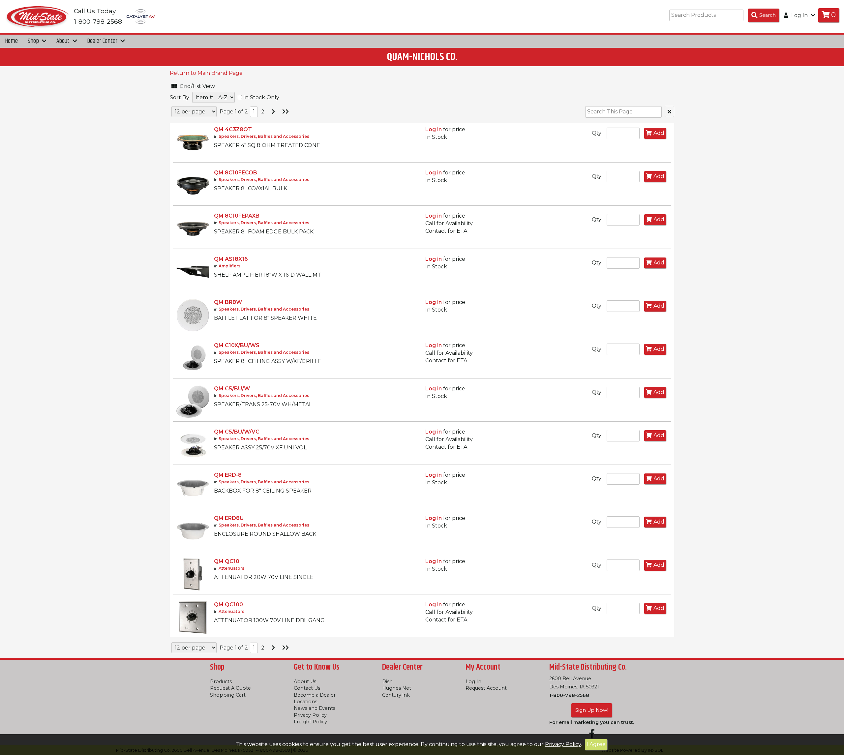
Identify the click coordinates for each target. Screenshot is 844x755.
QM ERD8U (229, 518)
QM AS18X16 (231, 259)
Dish (387, 681)
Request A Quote (230, 688)
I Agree (596, 744)
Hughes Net (396, 688)
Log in (433, 129)
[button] (203, 85)
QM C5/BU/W (232, 388)
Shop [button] (34, 41)
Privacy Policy (563, 744)
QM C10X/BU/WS (236, 345)
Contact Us (307, 688)
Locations (305, 702)
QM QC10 (226, 561)
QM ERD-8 (228, 475)
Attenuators (231, 568)
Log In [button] (799, 15)
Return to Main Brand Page (206, 73)
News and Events (314, 708)
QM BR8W (228, 302)
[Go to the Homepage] (38, 16)
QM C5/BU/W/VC (236, 432)
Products (221, 681)
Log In (473, 681)
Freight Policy (310, 722)
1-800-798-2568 (569, 695)
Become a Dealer (315, 695)
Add (658, 133)
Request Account (486, 688)
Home (11, 41)
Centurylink (396, 695)
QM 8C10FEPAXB (236, 216)
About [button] (63, 41)
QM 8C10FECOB (235, 172)
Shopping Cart (228, 695)
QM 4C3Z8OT (233, 129)
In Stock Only (260, 97)
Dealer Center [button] (103, 41)
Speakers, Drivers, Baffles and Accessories (264, 136)
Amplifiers (229, 265)
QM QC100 (228, 604)
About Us (305, 681)
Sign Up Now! (591, 710)
